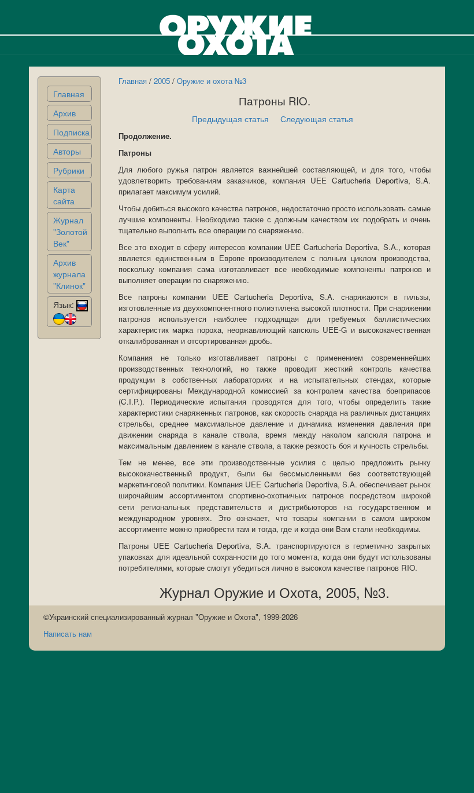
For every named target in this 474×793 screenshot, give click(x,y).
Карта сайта (64, 195)
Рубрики (68, 170)
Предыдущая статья (230, 118)
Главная (68, 94)
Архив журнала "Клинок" (69, 273)
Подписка (71, 132)
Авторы (67, 151)
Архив (64, 113)
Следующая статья (316, 118)
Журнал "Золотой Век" (70, 231)
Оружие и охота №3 (211, 80)
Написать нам (67, 633)
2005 (162, 80)
